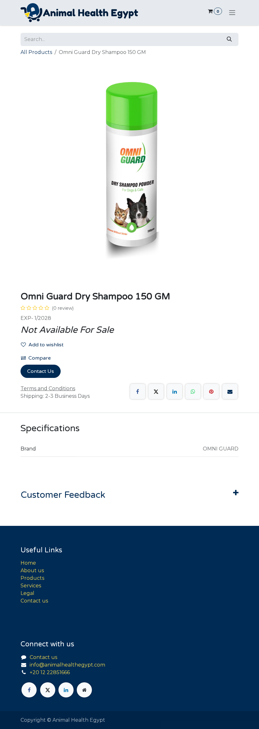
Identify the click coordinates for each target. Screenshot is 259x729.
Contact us (34, 601)
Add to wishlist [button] (45, 345)
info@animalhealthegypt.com (67, 665)
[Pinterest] (211, 391)
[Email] (230, 391)
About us (32, 570)
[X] (156, 391)
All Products (36, 52)
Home (28, 563)
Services (31, 586)
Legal (27, 593)
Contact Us (40, 371)
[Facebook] (137, 391)
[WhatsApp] (193, 391)
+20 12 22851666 (50, 672)
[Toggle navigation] (232, 12)
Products (32, 578)
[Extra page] (84, 689)
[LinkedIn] (174, 391)
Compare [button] (39, 358)
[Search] (229, 39)
